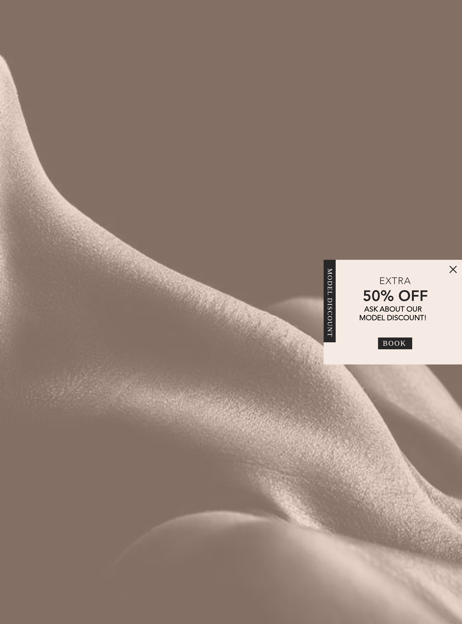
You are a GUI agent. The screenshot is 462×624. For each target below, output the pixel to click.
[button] (453, 269)
